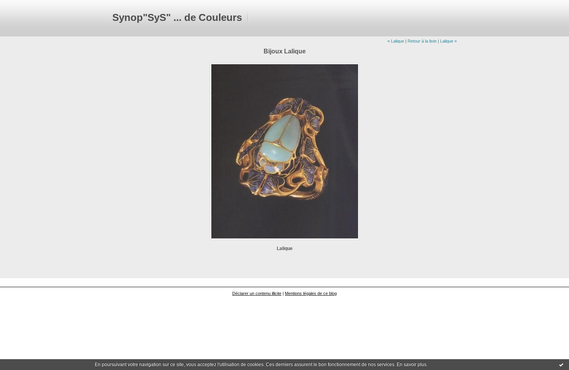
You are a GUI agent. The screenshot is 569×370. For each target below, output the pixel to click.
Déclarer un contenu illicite (256, 293)
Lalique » (448, 41)
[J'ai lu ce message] (561, 364)
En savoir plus (412, 364)
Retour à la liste (422, 41)
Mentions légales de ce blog (311, 293)
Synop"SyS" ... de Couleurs (177, 17)
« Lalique (395, 41)
